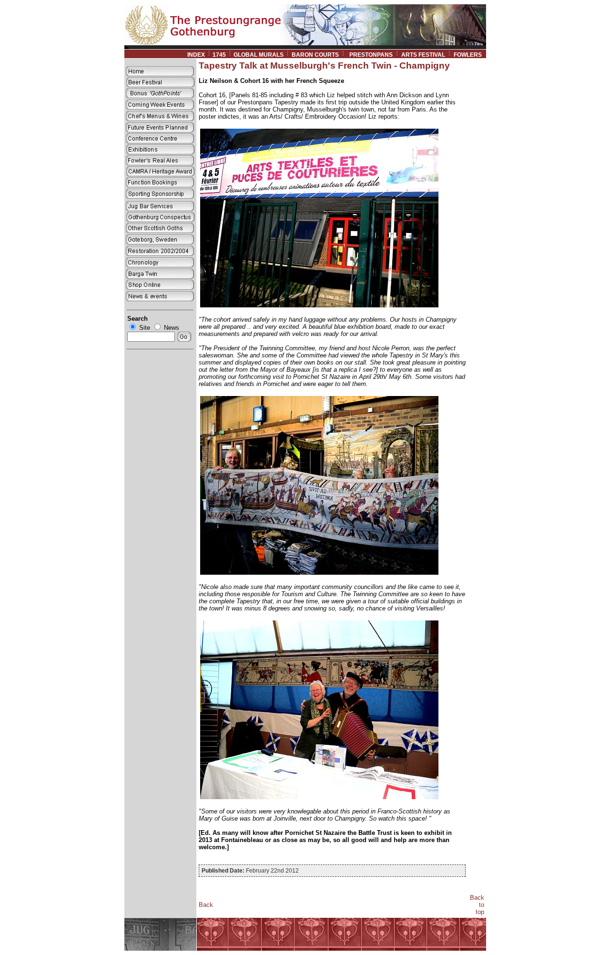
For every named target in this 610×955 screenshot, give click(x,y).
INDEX (196, 54)
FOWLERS (470, 54)
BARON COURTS (315, 54)
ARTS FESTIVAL (423, 54)
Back (206, 904)
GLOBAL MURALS (259, 54)
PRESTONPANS (371, 54)
